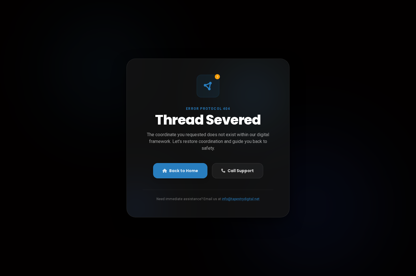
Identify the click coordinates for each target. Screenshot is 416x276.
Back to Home (183, 171)
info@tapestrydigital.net (241, 199)
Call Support (241, 171)
